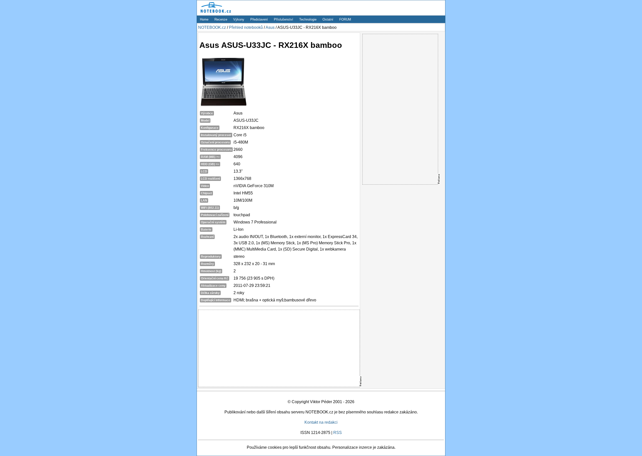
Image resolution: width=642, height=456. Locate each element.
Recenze (220, 19)
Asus (270, 27)
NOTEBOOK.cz (212, 27)
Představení (259, 19)
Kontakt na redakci (321, 422)
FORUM (345, 19)
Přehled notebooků (246, 27)
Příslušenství (283, 19)
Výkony (238, 19)
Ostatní (328, 19)
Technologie (307, 19)
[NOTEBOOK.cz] (215, 13)
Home (204, 19)
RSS (337, 432)
